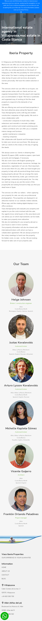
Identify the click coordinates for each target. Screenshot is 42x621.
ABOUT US (6, 571)
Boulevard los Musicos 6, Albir (12, 606)
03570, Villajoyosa (8, 593)
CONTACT (5, 575)
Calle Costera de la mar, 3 (11, 589)
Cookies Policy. (23, 10)
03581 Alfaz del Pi (8, 610)
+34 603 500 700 (8, 596)
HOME (4, 567)
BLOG (4, 579)
